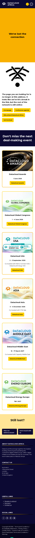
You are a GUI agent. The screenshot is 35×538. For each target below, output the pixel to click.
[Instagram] (3, 518)
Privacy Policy (22, 528)
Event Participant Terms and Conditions (14, 532)
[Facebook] (10, 518)
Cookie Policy (6, 530)
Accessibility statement (9, 528)
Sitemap (4, 534)
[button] (27, 4)
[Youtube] (14, 518)
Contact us (8, 505)
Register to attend (10, 501)
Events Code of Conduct (20, 530)
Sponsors (8, 503)
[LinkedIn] (7, 518)
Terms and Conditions (22, 526)
